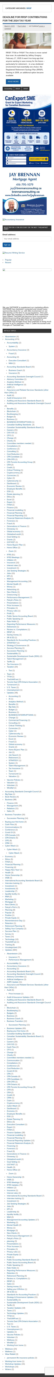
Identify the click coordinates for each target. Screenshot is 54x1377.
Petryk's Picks (12, 600)
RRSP (18, 89)
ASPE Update (12, 982)
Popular (8, 260)
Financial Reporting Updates (19, 1141)
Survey (8, 934)
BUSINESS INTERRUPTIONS (19, 422)
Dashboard (11, 483)
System (12, 346)
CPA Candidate (13, 457)
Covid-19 (9, 832)
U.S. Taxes (11, 687)
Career (10, 1039)
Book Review (10, 797)
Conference (12, 449)
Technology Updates (15, 1313)
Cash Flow (9, 824)
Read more (13, 82)
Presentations (12, 603)
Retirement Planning (13, 926)
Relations (11, 808)
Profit (9, 613)
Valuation (12, 776)
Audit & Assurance (14, 398)
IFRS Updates (13, 1185)
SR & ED (10, 637)
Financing (9, 867)
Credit (9, 467)
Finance (10, 508)
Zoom (11, 551)
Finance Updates (14, 1133)
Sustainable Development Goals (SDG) (23, 656)
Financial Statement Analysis (19, 518)
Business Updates (14, 1028)
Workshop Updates (13, 1364)
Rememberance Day (13, 921)
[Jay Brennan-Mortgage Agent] (25, 214)
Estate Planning (13, 1119)
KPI (8, 576)
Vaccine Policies (13, 780)
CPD (7, 841)
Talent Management (15, 659)
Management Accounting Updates (21, 1220)
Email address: (9, 235)
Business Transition (13, 815)
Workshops (9, 1367)
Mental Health (12, 584)
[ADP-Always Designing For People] (27, 167)
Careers (10, 430)
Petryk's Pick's (11, 907)
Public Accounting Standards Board (21, 1260)
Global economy (13, 531)
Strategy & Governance (16, 645)
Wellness (10, 1340)
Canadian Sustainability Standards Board (24, 427)
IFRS (9, 555)
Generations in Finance (16, 526)
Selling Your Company (14, 929)
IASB (7, 878)
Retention (9, 923)
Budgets (10, 1013)
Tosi (10, 670)
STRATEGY (12, 643)
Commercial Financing (18, 720)
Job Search (13, 755)
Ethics (9, 497)
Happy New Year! (12, 870)
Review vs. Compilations (17, 630)
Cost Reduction (13, 454)
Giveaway (11, 529)
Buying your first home (14, 822)
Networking (11, 589)
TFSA (9, 677)
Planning (8, 910)
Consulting (11, 451)
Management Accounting (17, 581)
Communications (12, 827)
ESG (9, 491)
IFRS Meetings (13, 557)
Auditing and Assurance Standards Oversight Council (29, 403)
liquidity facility (11, 894)
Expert (9, 502)
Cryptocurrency (13, 473)
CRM (7, 843)
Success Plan (10, 931)
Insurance (13, 373)
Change (10, 438)
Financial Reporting (15, 516)
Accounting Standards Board (19, 367)
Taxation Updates (14, 1308)
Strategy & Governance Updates (20, 1297)
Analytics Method (14, 382)
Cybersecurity (12, 481)
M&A (10, 363)
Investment (11, 568)
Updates (10, 693)
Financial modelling (15, 510)
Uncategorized (11, 947)
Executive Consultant (17, 361)
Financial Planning (14, 513)
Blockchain (11, 411)
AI (9, 699)
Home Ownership (12, 875)
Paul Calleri (22, 26)
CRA (9, 465)
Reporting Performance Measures (21, 624)
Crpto (9, 1100)
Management (12, 806)
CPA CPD (11, 459)
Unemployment (13, 690)
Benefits (10, 409)
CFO (9, 435)
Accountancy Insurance (16, 350)
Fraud (11, 353)
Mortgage (9, 902)
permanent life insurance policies (20, 1358)
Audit (9, 395)
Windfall (10, 788)
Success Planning (14, 648)
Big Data (12, 707)
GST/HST (11, 542)
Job (10, 752)
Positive (8, 915)
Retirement (11, 627)
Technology (10, 939)
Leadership (9, 891)
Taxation (10, 667)
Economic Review (14, 486)
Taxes (7, 937)
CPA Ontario (10, 838)
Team (9, 674)
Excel (9, 500)
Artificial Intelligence (15, 385)
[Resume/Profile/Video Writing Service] (14, 253)
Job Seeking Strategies (16, 571)
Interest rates (12, 565)
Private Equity (11, 918)
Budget (10, 417)
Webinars (9, 1349)
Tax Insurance (13, 664)
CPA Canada (10, 835)
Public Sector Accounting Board (20, 616)
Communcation (13, 1060)
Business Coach (15, 370)
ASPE (9, 387)
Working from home (15, 1345)
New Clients (12, 592)
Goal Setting (12, 537)
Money (10, 587)
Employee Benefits (14, 489)
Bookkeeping (12, 414)
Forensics (11, 521)
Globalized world (14, 534)
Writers (8, 1369)
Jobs (9, 573)
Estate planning (13, 494)
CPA (8, 1074)
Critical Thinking (13, 470)
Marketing (9, 899)
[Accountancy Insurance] (13, 220)
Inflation (10, 560)
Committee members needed (19, 443)
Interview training (12, 883)
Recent (8, 262)
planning (10, 1241)
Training (8, 945)
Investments (10, 889)
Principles (11, 608)
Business (10, 419)
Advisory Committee (15, 379)
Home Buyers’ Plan (15, 545)
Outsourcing (12, 595)
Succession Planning (15, 651)
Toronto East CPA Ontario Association (22, 682)
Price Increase (13, 605)
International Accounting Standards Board (22, 881)
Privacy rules (12, 611)
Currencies (11, 475)
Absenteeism (10, 337)
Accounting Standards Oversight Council (23, 377)
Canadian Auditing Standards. (19, 425)
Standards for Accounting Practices (21, 640)
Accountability (12, 343)
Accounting (8, 89)
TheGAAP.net (12, 679)
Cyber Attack (10, 846)
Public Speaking (13, 619)
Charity (10, 441)
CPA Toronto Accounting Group (20, 462)
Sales (9, 811)
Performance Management (18, 597)
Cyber (9, 478)
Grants (10, 540)
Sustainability (12, 653)
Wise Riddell (10, 1354)
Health (7, 873)
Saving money (13, 635)
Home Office (12, 548)
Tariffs (9, 662)
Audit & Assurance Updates (18, 997)
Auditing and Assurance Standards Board (24, 401)
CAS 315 (10, 433)
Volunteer (11, 785)
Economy (9, 856)
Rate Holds (11, 621)
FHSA (9, 505)
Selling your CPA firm (15, 1289)
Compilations (12, 446)
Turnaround (12, 685)
